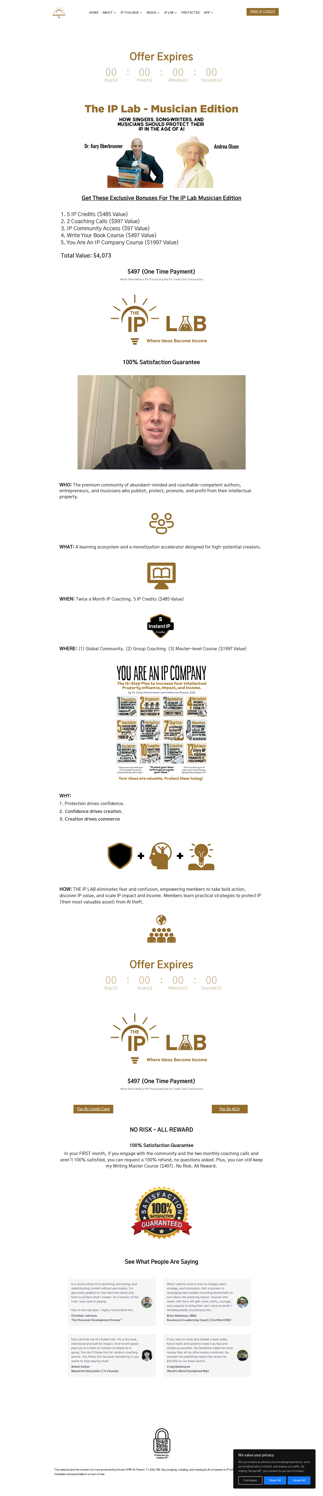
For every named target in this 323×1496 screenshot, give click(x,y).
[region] (274, 1469)
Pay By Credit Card (93, 1109)
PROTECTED (190, 12)
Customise (250, 1480)
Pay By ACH (229, 1109)
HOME (93, 12)
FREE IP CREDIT (262, 11)
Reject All (275, 1480)
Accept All (299, 1480)
